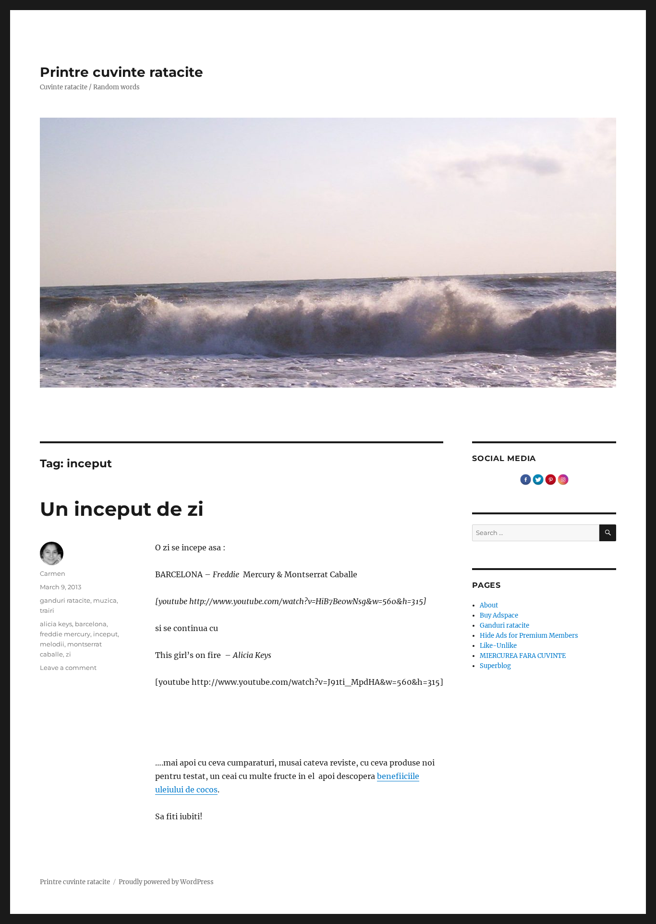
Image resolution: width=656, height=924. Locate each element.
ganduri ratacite (65, 600)
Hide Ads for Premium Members (529, 636)
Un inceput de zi (122, 509)
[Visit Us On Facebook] (525, 479)
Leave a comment (68, 667)
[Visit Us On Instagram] (563, 479)
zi (68, 654)
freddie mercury (65, 634)
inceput (105, 634)
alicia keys (56, 624)
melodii (52, 644)
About (489, 605)
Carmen (52, 573)
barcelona (91, 624)
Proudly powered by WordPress (166, 882)
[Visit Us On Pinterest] (550, 479)
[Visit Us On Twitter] (538, 479)
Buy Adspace (499, 615)
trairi (47, 610)
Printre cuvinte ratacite (121, 72)
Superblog (495, 666)
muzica (105, 600)
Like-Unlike (498, 646)
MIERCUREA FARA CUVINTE (523, 656)
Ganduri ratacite (504, 625)
